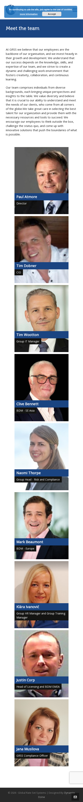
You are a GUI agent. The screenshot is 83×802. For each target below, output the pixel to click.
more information (29, 14)
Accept (52, 14)
